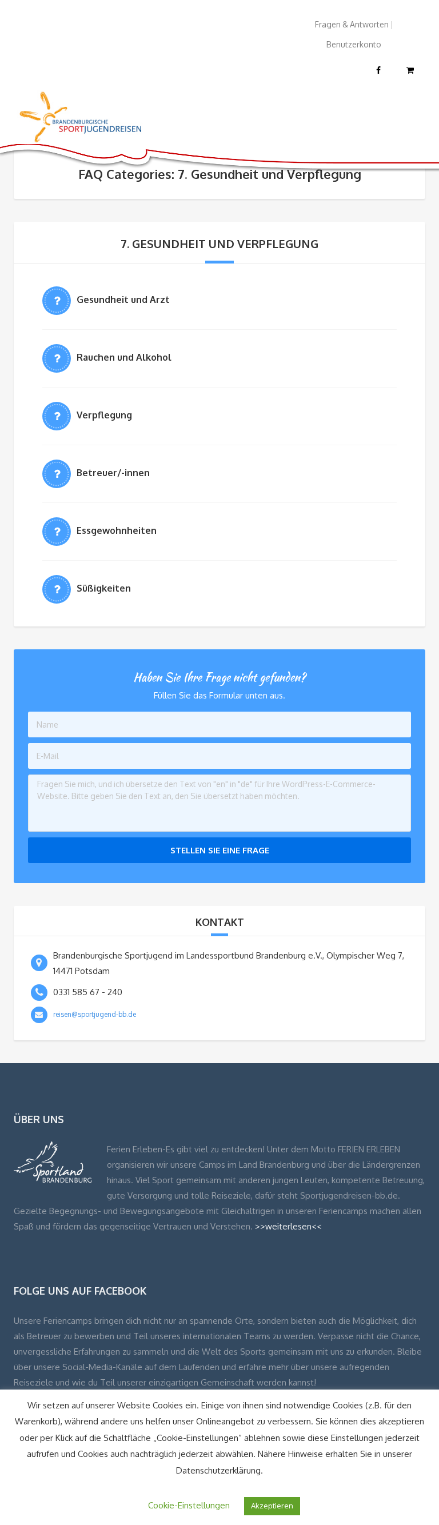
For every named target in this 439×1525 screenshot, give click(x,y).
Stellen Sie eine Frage (219, 850)
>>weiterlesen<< (288, 1226)
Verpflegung (104, 415)
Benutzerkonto (353, 44)
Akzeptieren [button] (272, 1505)
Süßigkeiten (104, 588)
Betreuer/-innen (113, 472)
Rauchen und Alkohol (124, 357)
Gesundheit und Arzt (123, 299)
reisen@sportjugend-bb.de (94, 1014)
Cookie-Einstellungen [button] (189, 1505)
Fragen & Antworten (352, 24)
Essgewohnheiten (117, 530)
